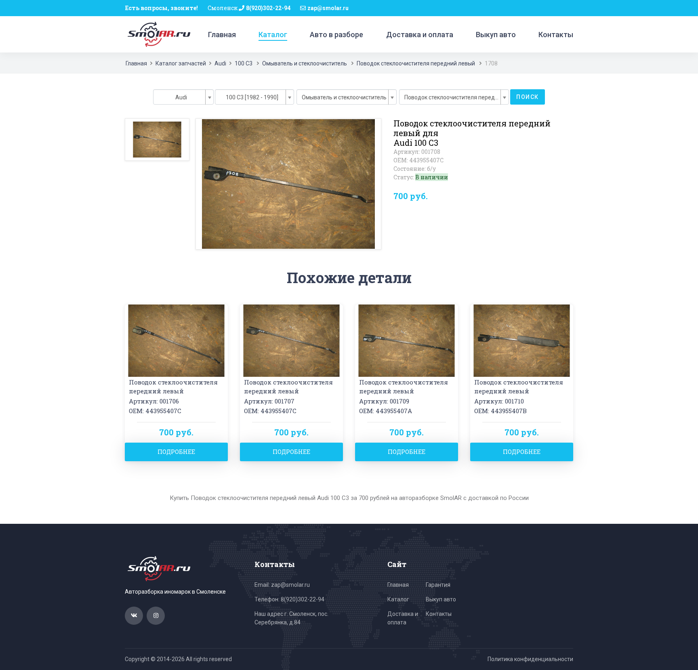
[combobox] (183, 97)
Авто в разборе (336, 34)
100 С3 (243, 63)
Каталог (273, 34)
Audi (220, 63)
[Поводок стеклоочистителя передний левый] (176, 340)
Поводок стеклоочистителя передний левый (416, 63)
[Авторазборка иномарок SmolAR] (157, 34)
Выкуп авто (496, 34)
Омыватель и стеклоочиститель (304, 63)
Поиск (527, 97)
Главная (222, 34)
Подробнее (176, 452)
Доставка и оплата (419, 34)
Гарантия (438, 585)
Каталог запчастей (181, 63)
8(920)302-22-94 (268, 8)
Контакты (555, 34)
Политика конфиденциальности (530, 659)
